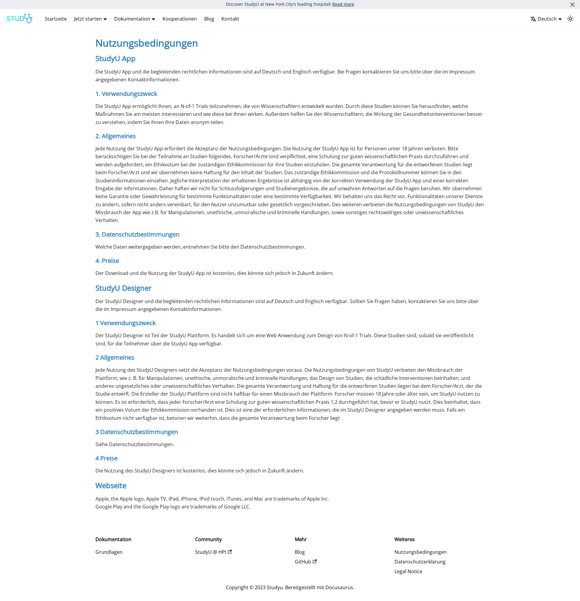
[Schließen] (572, 4)
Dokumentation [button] (132, 18)
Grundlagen (109, 552)
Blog (209, 18)
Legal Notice (408, 571)
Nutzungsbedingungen (421, 552)
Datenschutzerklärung (420, 561)
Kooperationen (180, 18)
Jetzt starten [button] (88, 18)
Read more (343, 4)
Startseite (56, 18)
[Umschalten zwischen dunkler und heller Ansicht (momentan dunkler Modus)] (570, 19)
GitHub (303, 561)
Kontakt (230, 18)
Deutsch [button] (547, 18)
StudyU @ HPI (210, 552)
